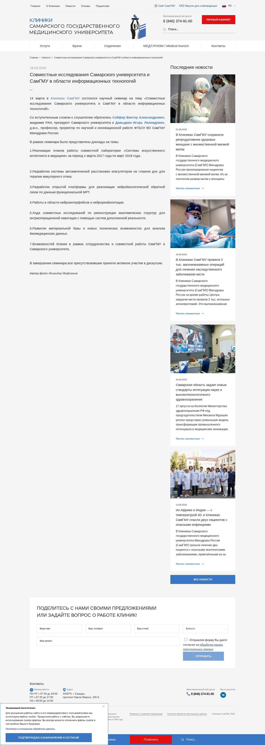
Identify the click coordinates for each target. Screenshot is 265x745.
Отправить (203, 656)
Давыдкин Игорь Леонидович (139, 122)
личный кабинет (218, 19)
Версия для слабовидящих (201, 5)
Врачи (77, 46)
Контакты (218, 46)
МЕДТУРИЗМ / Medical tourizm (166, 46)
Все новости (203, 579)
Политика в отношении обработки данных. (31, 728)
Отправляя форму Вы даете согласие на (205, 645)
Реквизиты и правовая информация (146, 714)
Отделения (112, 46)
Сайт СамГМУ (166, 5)
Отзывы (85, 6)
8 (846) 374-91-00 (177, 21)
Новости (70, 6)
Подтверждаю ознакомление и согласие (48, 737)
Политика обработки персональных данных (187, 714)
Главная (35, 6)
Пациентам (102, 6)
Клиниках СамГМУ (65, 98)
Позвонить (151, 739)
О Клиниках (53, 6)
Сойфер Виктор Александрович (138, 117)
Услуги (45, 46)
